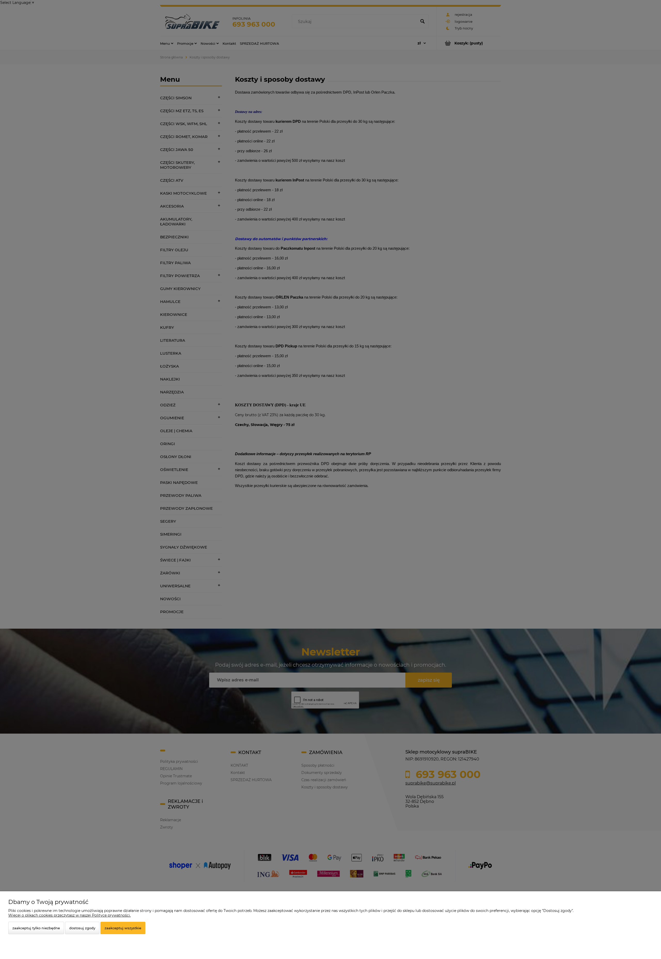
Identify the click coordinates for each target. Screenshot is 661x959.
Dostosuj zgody (82, 928)
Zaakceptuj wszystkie (123, 928)
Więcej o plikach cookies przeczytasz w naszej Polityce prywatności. (69, 915)
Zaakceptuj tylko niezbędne (36, 928)
